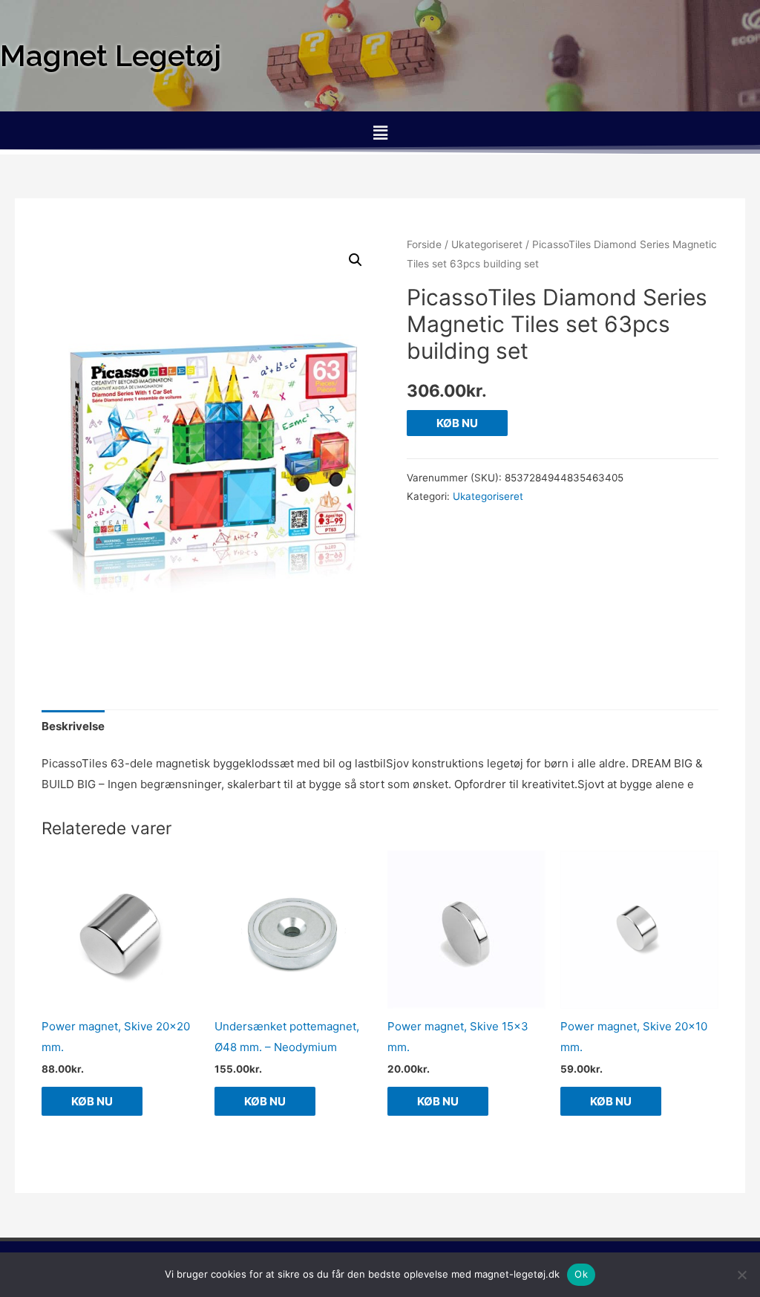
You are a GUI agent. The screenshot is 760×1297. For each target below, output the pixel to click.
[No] (741, 1274)
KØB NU (457, 423)
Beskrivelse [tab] (73, 726)
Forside (424, 244)
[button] (380, 132)
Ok (581, 1274)
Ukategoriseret (486, 244)
